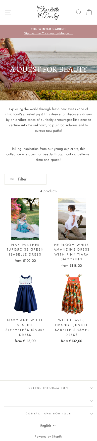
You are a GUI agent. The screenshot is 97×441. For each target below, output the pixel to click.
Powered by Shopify (48, 436)
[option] (48, 31)
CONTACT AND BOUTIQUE (48, 413)
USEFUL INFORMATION (48, 388)
